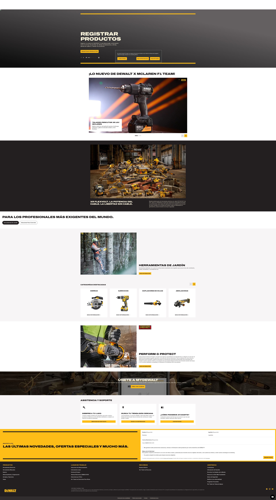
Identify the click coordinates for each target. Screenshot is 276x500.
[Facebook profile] (267, 489)
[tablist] (138, 223)
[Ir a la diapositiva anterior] (182, 135)
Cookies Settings (122, 58)
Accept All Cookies (155, 58)
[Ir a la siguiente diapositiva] (185, 135)
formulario (207, 458)
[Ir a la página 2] (139, 135)
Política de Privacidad (168, 458)
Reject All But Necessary (142, 58)
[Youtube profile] (272, 489)
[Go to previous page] (81, 57)
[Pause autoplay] (98, 57)
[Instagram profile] (270, 489)
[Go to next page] (95, 57)
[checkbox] (142, 447)
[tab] (10, 223)
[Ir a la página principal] (10, 491)
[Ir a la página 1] (136, 135)
